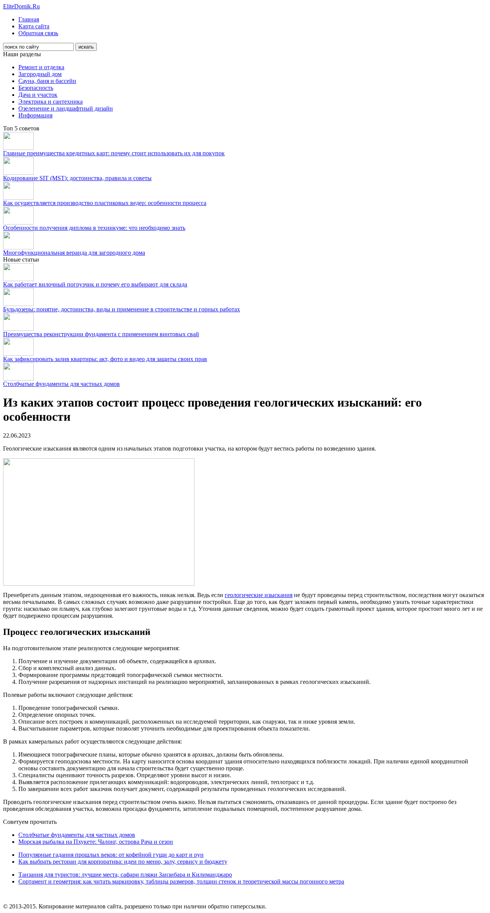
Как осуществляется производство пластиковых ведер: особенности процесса (104, 203)
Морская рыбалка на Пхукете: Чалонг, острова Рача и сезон (95, 841)
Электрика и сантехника (50, 101)
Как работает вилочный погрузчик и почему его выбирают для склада (95, 284)
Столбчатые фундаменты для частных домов (61, 384)
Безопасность (35, 88)
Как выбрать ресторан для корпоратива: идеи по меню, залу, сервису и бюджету (122, 861)
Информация (35, 115)
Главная (28, 19)
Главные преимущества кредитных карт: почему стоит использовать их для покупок (114, 153)
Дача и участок (37, 94)
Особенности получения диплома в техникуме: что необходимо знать (94, 228)
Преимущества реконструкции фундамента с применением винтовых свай (101, 334)
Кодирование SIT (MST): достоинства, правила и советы (77, 178)
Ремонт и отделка (41, 67)
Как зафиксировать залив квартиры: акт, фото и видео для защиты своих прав (105, 359)
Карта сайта (33, 26)
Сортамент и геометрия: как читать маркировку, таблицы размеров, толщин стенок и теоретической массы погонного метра (181, 881)
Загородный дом (40, 74)
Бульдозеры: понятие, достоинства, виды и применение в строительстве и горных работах (121, 309)
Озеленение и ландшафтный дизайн (65, 108)
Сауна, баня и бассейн (47, 81)
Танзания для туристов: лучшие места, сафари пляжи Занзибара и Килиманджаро (125, 874)
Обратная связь (38, 33)
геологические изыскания (258, 595)
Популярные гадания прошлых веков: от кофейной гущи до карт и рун (111, 854)
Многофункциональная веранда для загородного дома (74, 252)
